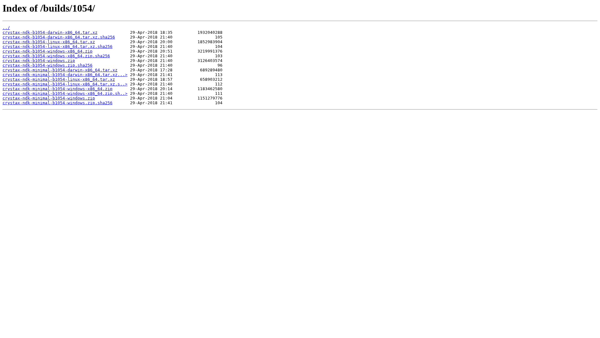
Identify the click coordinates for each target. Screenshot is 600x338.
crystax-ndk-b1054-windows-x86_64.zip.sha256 (56, 56)
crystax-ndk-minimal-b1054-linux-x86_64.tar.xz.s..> (65, 84)
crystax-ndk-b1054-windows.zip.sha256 (47, 65)
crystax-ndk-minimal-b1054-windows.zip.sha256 (57, 102)
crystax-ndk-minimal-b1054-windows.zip (48, 98)
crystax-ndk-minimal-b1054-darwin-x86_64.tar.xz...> (65, 74)
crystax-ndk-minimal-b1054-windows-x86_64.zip (57, 88)
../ (6, 27)
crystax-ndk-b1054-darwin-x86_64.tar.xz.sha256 (58, 37)
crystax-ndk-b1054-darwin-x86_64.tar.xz (50, 32)
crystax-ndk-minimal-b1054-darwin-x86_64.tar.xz (60, 70)
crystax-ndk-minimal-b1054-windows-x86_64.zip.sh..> (65, 93)
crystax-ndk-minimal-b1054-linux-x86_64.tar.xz (58, 79)
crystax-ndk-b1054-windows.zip (38, 60)
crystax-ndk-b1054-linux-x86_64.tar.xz (48, 41)
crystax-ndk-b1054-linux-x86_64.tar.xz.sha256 (57, 46)
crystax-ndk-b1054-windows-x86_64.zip (47, 51)
